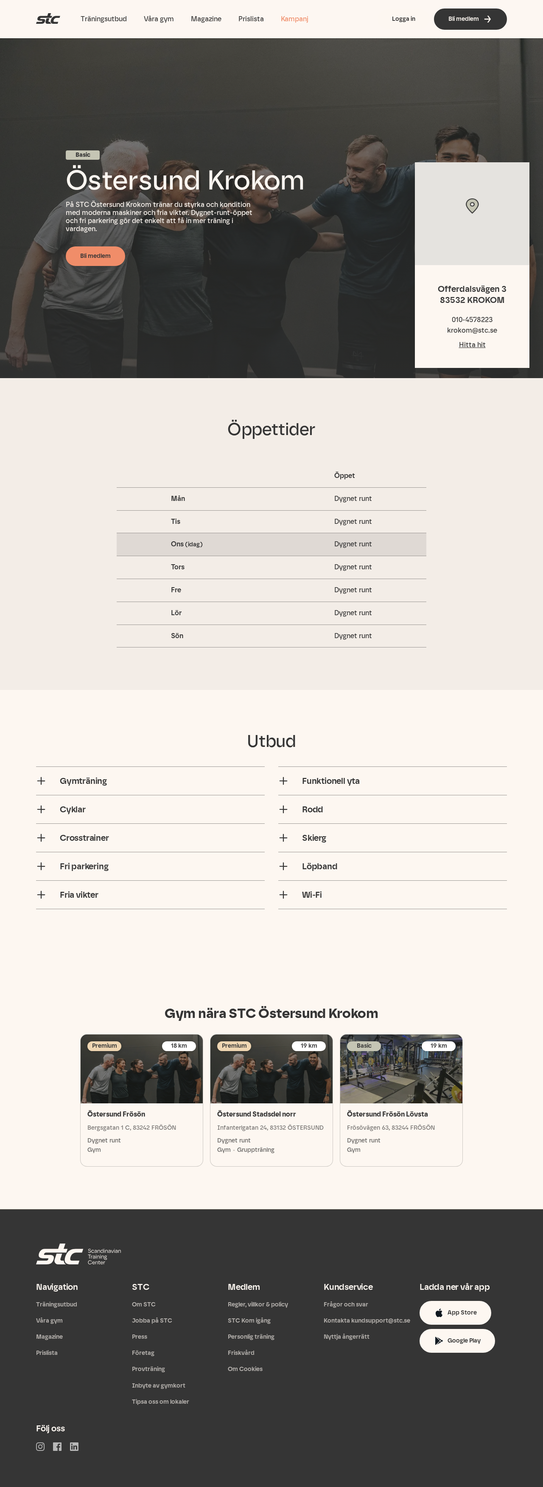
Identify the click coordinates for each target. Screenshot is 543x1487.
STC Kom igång (249, 1320)
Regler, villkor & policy (258, 1304)
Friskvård (241, 1353)
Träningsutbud (104, 19)
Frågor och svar (346, 1304)
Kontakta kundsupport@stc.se (367, 1320)
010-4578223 (472, 320)
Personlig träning (251, 1336)
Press (139, 1336)
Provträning (148, 1369)
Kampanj (294, 19)
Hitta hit (472, 345)
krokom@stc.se (472, 330)
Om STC (144, 1304)
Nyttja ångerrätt (346, 1336)
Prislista (251, 19)
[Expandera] (41, 781)
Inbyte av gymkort (158, 1385)
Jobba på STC (152, 1320)
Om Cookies (245, 1369)
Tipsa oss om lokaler (160, 1401)
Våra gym (159, 19)
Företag (143, 1353)
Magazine (206, 19)
